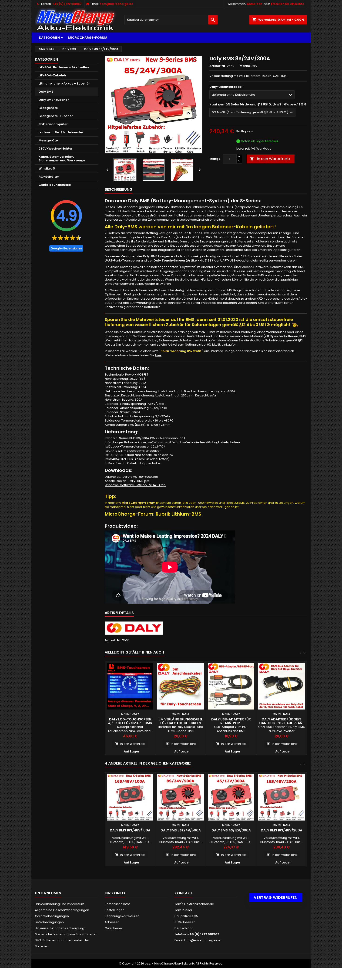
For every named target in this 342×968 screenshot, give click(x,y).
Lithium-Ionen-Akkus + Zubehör (64, 83)
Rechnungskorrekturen (122, 916)
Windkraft (47, 168)
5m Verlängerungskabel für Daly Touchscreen (180, 721)
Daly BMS (46, 91)
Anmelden (254, 4)
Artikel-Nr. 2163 (199, 260)
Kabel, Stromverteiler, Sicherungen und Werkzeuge (62, 158)
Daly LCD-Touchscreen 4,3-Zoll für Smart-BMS (130, 721)
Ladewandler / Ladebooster (61, 132)
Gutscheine (113, 928)
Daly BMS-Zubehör (54, 100)
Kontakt (183, 893)
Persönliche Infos (118, 904)
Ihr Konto (115, 893)
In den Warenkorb (270, 158)
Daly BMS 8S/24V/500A (181, 830)
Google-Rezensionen (66, 248)
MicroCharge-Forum (87, 37)
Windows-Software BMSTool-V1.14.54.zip (135, 485)
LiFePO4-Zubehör (53, 75)
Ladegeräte (48, 108)
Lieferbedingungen (49, 922)
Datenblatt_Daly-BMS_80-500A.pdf (131, 476)
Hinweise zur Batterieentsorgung (59, 928)
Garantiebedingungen (52, 916)
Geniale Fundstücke (55, 185)
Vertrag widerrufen (276, 897)
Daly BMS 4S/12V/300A (231, 830)
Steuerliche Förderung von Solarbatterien (66, 934)
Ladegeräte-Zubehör (56, 116)
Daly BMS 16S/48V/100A (130, 830)
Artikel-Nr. (217, 66)
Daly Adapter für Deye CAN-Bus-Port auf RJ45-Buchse (281, 723)
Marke (245, 66)
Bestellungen (114, 910)
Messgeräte (48, 140)
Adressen (112, 922)
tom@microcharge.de (116, 4)
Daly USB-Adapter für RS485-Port (231, 721)
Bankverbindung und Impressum (59, 904)
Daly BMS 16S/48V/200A (281, 830)
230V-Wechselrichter (56, 148)
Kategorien (49, 37)
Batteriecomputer (53, 124)
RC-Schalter (49, 176)
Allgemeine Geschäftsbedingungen (62, 910)
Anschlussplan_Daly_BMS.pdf (127, 481)
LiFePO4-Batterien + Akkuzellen (64, 67)
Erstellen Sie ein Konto (287, 4)
